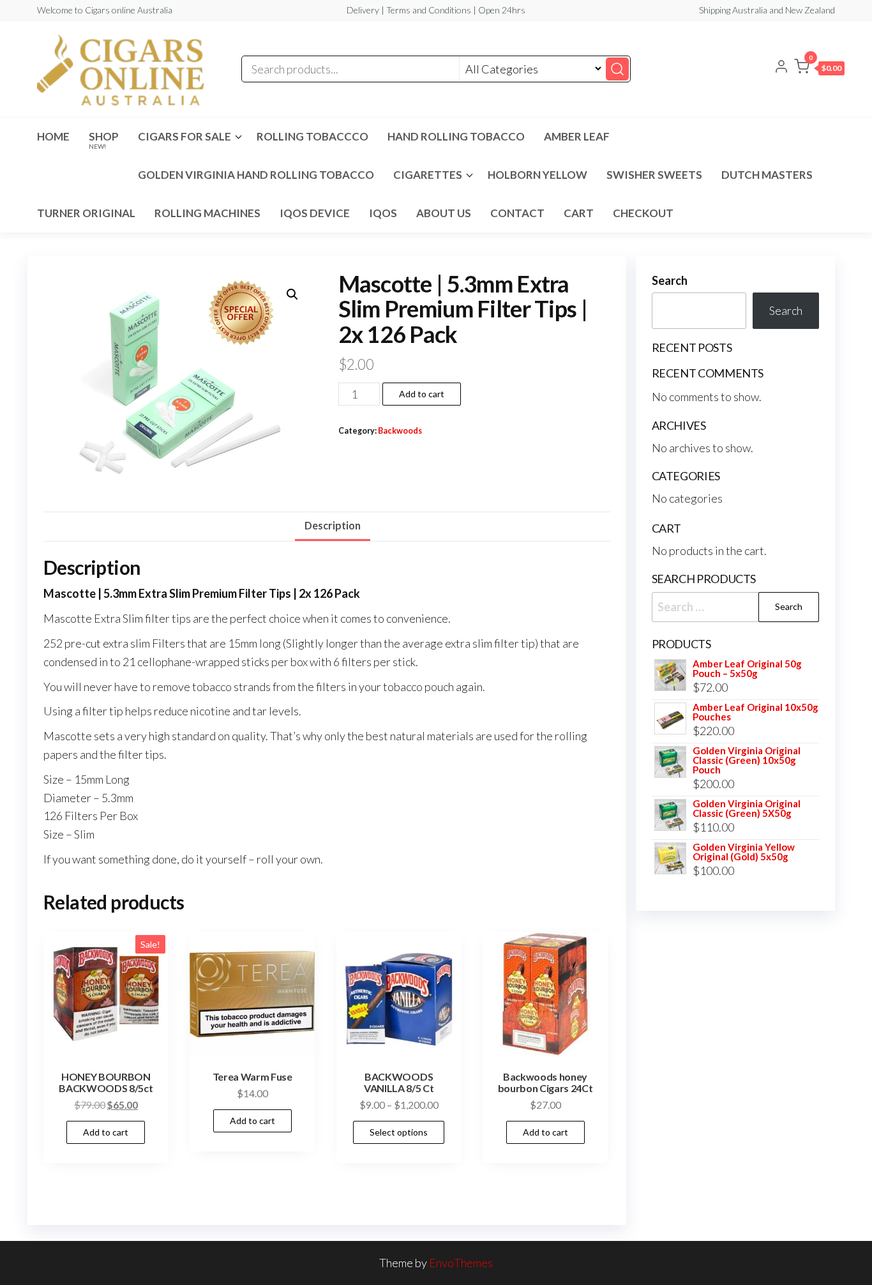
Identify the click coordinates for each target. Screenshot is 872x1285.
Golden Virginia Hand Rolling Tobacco (256, 174)
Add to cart (421, 393)
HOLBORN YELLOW (537, 174)
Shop (104, 140)
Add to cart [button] (105, 1132)
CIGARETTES (427, 174)
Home (53, 136)
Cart (579, 213)
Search (670, 280)
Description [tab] (332, 525)
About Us (443, 213)
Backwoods (400, 431)
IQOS (383, 213)
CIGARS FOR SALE (184, 136)
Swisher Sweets (654, 174)
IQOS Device (315, 213)
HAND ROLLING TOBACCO (456, 136)
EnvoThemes (461, 1263)
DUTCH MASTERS (767, 174)
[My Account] (781, 67)
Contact (517, 213)
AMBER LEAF (577, 136)
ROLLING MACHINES (207, 213)
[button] (819, 69)
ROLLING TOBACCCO (312, 136)
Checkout (643, 213)
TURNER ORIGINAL (86, 213)
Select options (399, 1132)
